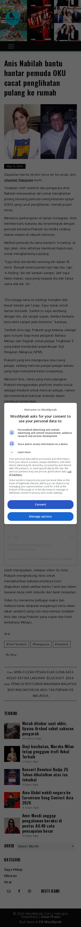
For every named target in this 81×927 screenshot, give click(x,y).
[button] (40, 452)
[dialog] (40, 463)
